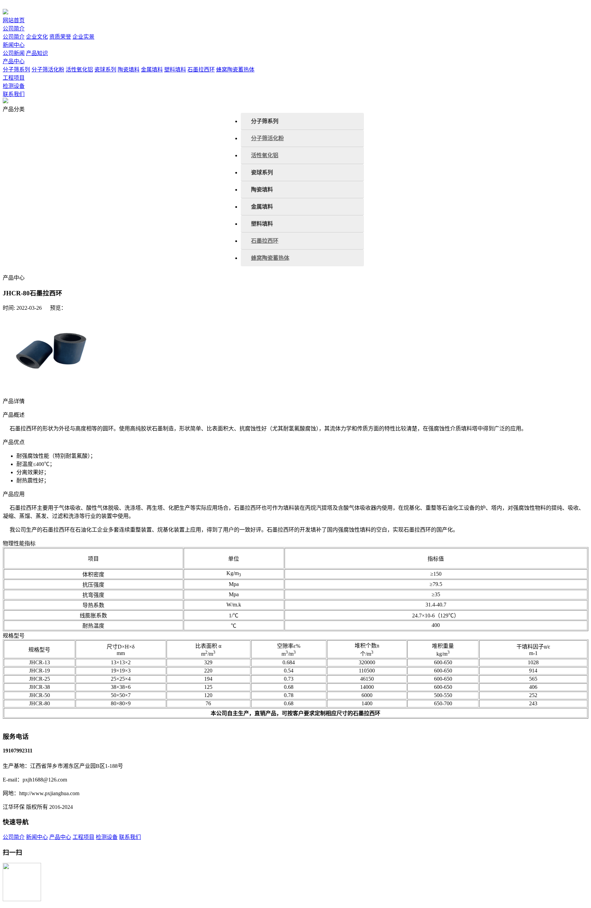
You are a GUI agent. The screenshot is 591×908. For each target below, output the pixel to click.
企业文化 (37, 37)
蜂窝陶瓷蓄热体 (235, 69)
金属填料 (152, 69)
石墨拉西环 (201, 69)
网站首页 (14, 20)
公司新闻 (14, 53)
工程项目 (14, 78)
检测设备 (14, 86)
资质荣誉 (60, 37)
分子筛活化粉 (47, 69)
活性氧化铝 (79, 69)
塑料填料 (175, 69)
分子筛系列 (16, 69)
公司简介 (14, 28)
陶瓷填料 (129, 69)
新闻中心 (14, 45)
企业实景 (83, 37)
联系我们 (14, 94)
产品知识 (37, 53)
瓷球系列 (105, 69)
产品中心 (14, 61)
